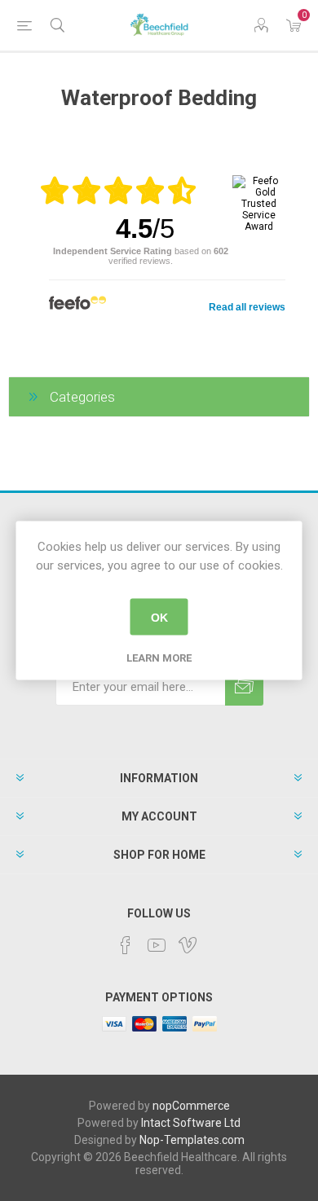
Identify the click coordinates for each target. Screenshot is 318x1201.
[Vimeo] (187, 945)
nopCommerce (191, 1105)
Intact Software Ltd (191, 1122)
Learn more (159, 658)
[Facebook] (126, 945)
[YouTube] (157, 945)
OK (159, 616)
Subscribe (244, 686)
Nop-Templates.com (192, 1139)
